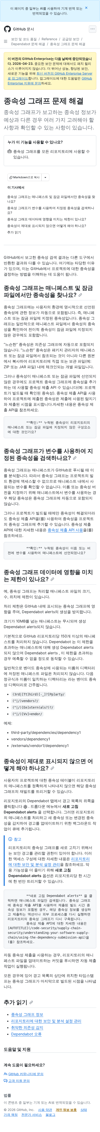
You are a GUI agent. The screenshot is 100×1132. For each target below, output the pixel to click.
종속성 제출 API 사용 (65, 530)
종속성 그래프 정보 (27, 1014)
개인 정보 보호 (66, 1110)
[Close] (86, 7)
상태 (83, 1110)
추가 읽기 (15, 1002)
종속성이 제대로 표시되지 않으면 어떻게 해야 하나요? (48, 765)
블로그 (50, 1115)
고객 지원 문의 (19, 1081)
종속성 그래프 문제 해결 (67, 44)
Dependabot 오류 (26, 1034)
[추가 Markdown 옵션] (45, 177)
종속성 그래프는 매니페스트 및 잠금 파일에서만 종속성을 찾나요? (48, 291)
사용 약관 (45, 1110)
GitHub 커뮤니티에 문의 (25, 1074)
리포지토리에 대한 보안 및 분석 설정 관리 (46, 1021)
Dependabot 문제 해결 (28, 44)
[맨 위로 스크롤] (89, 1121)
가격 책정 (11, 1115)
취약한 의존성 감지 (27, 1027)
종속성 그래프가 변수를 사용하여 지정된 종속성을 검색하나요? (48, 454)
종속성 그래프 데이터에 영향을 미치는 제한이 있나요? (48, 575)
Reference (49, 39)
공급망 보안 (70, 39)
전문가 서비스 (31, 1115)
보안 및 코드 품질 (24, 39)
